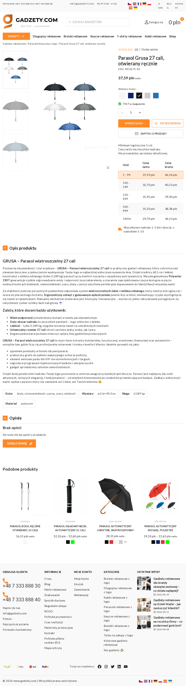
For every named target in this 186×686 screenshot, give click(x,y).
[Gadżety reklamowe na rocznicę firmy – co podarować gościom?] (144, 622)
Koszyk (78, 584)
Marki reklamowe (55, 589)
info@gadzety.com (15, 613)
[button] (16, 170)
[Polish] (149, 3)
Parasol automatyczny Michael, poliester (115, 528)
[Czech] (130, 3)
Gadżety (14, 36)
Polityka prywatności (58, 616)
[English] (135, 3)
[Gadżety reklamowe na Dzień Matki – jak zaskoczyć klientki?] (144, 605)
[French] (140, 3)
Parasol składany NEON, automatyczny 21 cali (25, 528)
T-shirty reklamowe (129, 36)
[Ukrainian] (136, 7)
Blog (47, 584)
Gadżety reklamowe (14, 43)
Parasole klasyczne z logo (42, 43)
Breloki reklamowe (76, 36)
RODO (48, 611)
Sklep (172, 36)
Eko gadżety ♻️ (114, 650)
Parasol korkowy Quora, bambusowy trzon (160, 528)
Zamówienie (82, 589)
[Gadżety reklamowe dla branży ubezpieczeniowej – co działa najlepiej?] (144, 584)
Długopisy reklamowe (47, 36)
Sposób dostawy (54, 600)
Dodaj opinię (149, 49)
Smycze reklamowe (102, 36)
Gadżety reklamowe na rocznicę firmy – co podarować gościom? (168, 621)
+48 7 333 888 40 (44, 3)
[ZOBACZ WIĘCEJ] (25, 496)
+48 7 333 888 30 (24, 3)
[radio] (122, 95)
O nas (48, 578)
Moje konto (81, 578)
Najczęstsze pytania (16, 624)
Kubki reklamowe (156, 36)
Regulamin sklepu (55, 605)
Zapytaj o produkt (154, 133)
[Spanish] (131, 7)
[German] (145, 3)
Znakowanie (52, 595)
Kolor (132, 88)
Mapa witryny (53, 648)
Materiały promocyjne (58, 627)
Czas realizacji (53, 622)
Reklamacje (81, 595)
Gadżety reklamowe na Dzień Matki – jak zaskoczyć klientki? (167, 604)
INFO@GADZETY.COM (82, 3)
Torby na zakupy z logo (118, 635)
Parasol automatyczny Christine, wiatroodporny (70, 528)
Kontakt (49, 633)
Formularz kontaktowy (17, 629)
